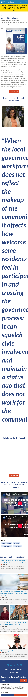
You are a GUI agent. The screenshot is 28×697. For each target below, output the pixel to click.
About (6, 669)
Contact (12, 669)
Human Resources (6, 546)
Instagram (18, 665)
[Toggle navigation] (26, 2)
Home (4, 15)
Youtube (11, 665)
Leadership (16, 543)
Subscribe (23, 680)
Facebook (8, 665)
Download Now (14, 91)
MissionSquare (14, 672)
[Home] (7, 2)
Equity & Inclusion (6, 543)
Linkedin (21, 665)
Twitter (14, 665)
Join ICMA (20, 669)
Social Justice (17, 546)
